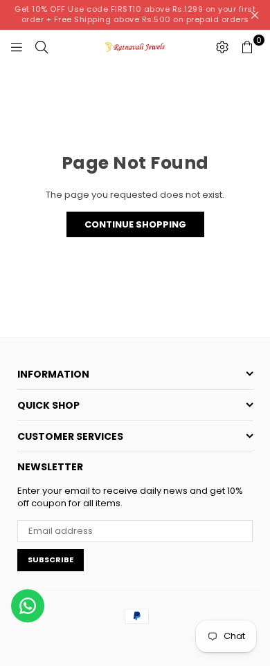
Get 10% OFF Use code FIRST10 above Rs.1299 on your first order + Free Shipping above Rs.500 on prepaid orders (135, 14)
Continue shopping (135, 224)
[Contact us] (27, 605)
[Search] (41, 47)
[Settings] (222, 47)
